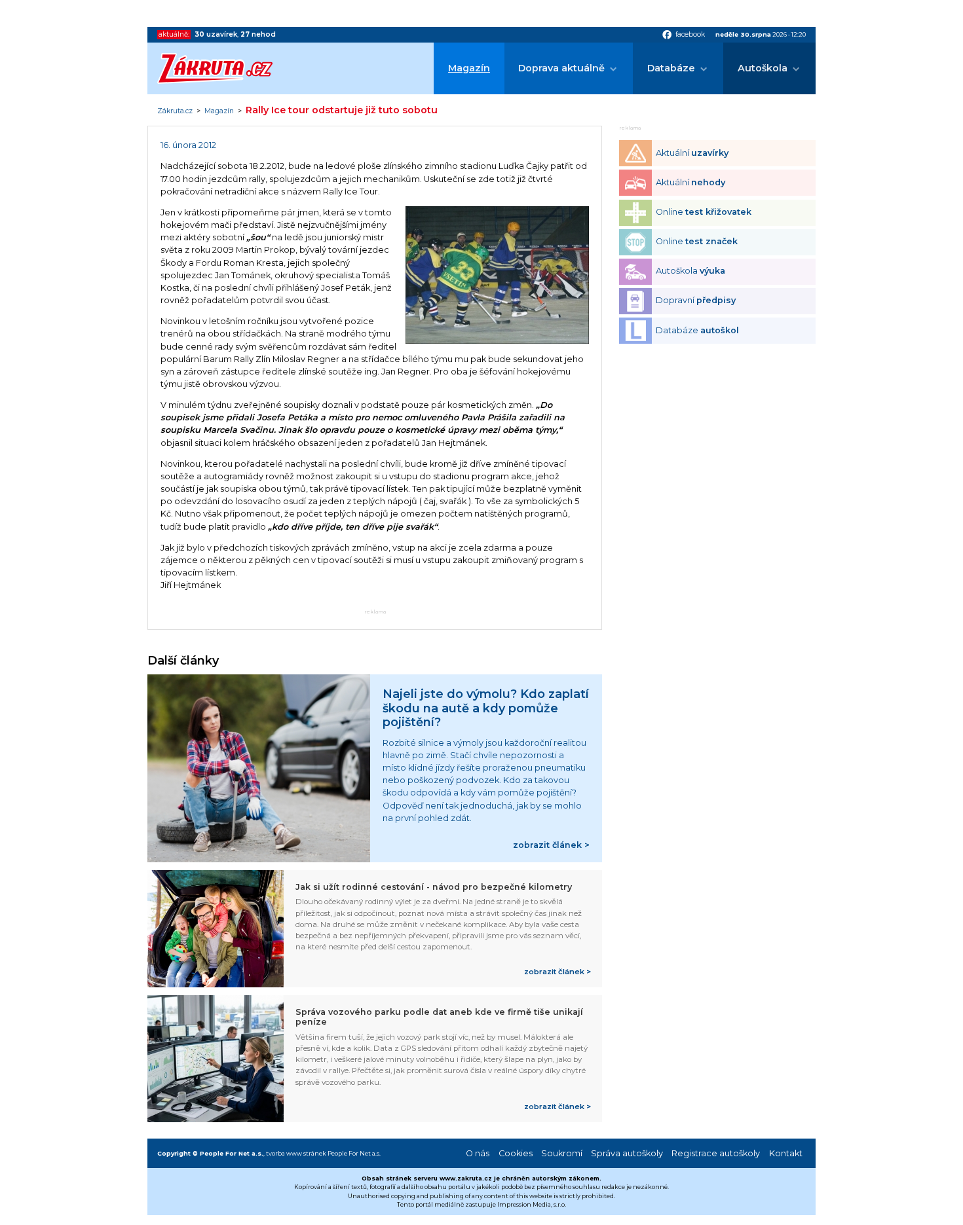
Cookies (516, 1153)
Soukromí (561, 1153)
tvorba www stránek (296, 1153)
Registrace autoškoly (715, 1153)
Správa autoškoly (627, 1153)
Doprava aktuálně (561, 68)
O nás (477, 1153)
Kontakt (785, 1153)
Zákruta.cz (175, 111)
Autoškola (762, 68)
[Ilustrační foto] (497, 341)
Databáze (671, 68)
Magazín (469, 68)
